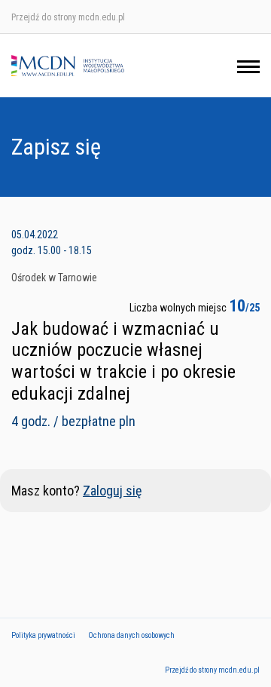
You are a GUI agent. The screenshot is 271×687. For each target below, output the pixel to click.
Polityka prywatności (43, 635)
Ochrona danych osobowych (131, 635)
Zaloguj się (112, 490)
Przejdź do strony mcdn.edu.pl (68, 17)
